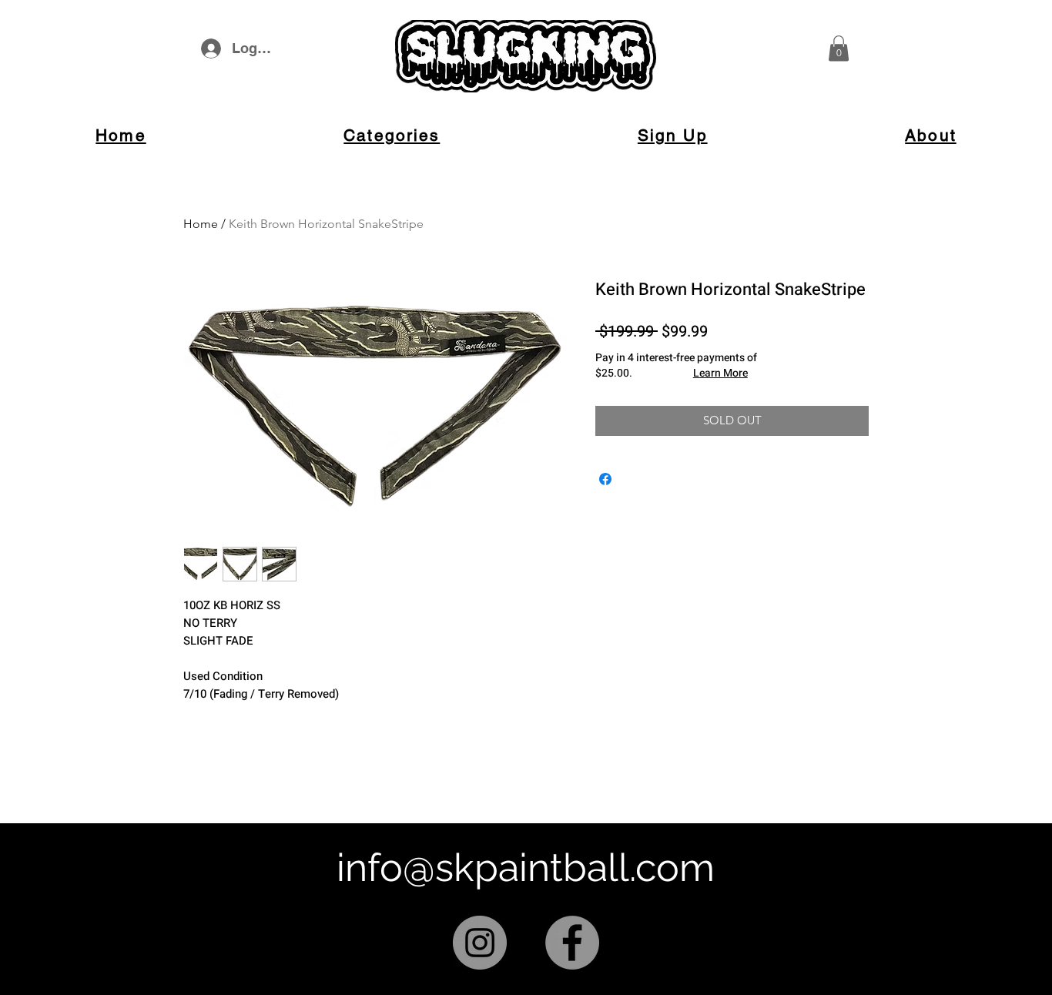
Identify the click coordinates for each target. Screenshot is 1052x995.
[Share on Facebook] (605, 479)
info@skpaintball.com (526, 867)
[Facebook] (572, 943)
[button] (838, 48)
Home (200, 223)
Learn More (720, 373)
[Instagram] (480, 943)
